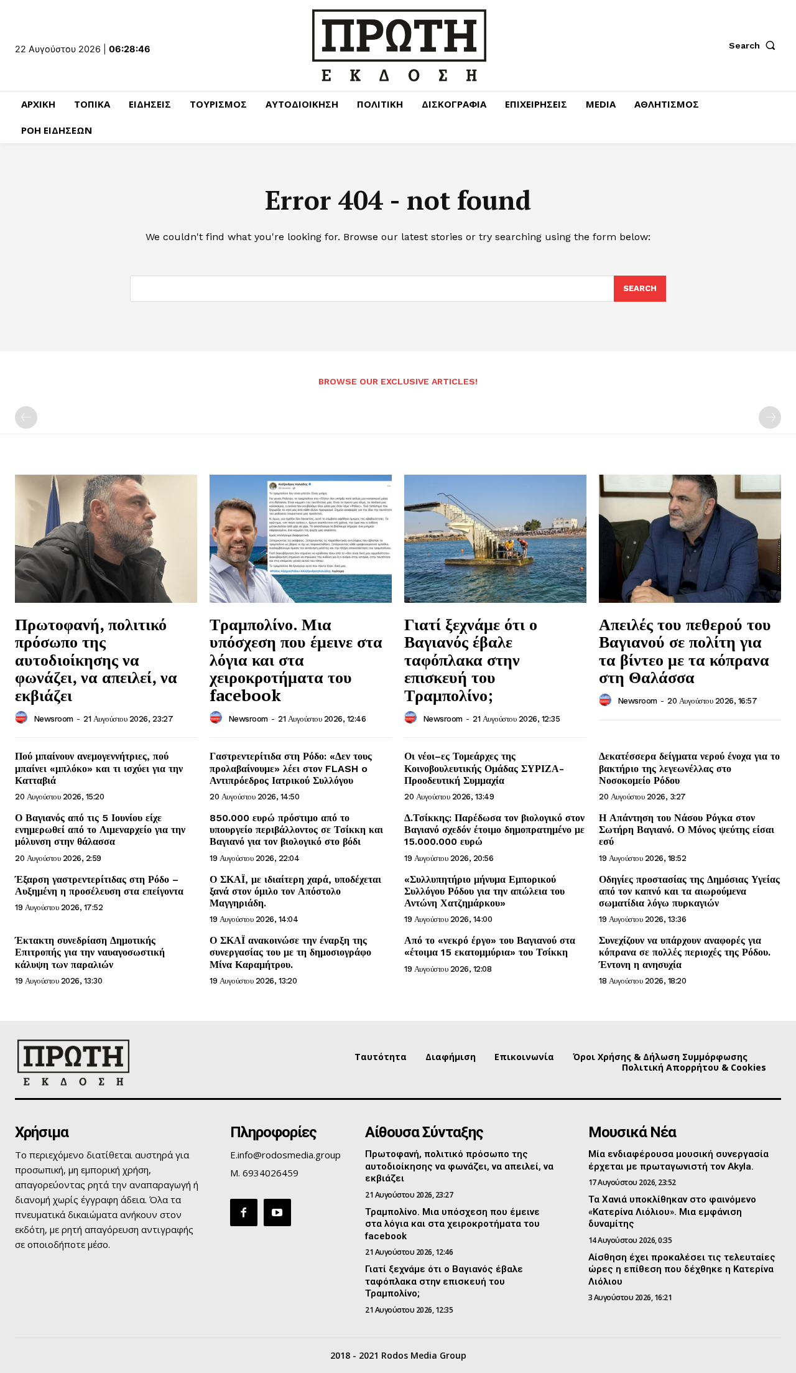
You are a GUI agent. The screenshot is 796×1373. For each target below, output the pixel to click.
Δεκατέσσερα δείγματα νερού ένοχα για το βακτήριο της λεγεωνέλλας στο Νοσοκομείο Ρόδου (689, 768)
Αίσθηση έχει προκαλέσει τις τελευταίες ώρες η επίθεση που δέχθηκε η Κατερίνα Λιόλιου (681, 1269)
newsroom (53, 719)
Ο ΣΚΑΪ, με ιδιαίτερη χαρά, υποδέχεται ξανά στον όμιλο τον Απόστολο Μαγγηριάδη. (295, 891)
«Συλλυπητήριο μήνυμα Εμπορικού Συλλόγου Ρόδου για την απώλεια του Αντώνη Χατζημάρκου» (484, 891)
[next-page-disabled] (770, 417)
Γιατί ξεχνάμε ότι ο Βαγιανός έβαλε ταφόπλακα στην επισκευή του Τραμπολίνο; (470, 659)
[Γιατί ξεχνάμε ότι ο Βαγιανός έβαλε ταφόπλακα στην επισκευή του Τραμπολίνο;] (495, 538)
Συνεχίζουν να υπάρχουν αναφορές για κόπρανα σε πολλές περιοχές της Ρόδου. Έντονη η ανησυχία (685, 952)
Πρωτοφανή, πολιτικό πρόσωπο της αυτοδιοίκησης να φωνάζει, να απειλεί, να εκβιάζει (96, 659)
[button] (755, 45)
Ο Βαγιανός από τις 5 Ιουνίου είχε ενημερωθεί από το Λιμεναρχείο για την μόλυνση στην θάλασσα (100, 829)
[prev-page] (26, 417)
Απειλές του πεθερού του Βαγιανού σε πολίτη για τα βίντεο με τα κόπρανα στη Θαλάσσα (685, 650)
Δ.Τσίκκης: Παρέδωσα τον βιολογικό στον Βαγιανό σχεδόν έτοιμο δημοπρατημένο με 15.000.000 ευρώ (494, 829)
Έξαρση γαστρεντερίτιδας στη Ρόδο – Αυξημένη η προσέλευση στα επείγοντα (99, 885)
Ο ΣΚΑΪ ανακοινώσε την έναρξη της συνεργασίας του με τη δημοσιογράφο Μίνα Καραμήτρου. (290, 952)
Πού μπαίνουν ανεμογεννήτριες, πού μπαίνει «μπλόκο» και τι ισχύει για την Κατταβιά (99, 768)
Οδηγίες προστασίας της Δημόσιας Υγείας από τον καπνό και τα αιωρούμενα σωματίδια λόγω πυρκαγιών (689, 891)
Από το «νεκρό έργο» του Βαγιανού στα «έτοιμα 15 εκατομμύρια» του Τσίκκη (489, 946)
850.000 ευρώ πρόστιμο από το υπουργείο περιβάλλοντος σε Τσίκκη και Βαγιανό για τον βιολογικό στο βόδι (296, 829)
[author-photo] (23, 718)
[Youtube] (277, 1212)
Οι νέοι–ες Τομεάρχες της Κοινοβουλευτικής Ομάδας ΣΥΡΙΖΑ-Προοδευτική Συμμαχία (484, 768)
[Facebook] (243, 1212)
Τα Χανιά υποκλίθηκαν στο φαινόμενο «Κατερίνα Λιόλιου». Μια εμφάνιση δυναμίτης (672, 1211)
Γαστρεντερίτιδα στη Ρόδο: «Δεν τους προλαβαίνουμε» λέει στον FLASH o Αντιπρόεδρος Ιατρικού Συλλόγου (291, 768)
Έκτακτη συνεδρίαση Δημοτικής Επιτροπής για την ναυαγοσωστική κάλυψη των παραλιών (90, 952)
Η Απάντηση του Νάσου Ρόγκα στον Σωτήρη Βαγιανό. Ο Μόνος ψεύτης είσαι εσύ (686, 829)
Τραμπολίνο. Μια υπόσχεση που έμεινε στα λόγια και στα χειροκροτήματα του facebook (296, 659)
